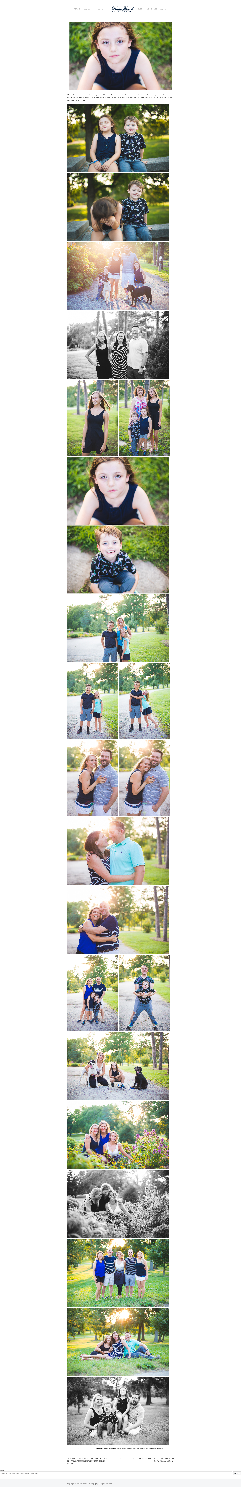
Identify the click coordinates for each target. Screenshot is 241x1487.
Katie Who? (76, 9)
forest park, (99, 1448)
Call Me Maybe (151, 9)
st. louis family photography (154, 1448)
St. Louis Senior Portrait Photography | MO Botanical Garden (153, 1459)
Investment (100, 9)
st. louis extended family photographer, (134, 1448)
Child (83, 1448)
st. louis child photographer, (112, 1448)
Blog (140, 9)
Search (2, 1470)
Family (86, 1448)
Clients (163, 9)
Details (87, 9)
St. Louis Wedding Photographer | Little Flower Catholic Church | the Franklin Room (87, 1461)
